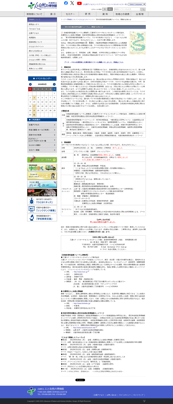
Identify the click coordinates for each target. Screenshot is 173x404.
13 (46, 102)
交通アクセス (89, 4)
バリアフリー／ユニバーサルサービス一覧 (111, 4)
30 (30, 115)
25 (38, 110)
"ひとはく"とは (34, 29)
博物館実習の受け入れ (37, 64)
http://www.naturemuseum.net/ (84, 328)
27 (46, 110)
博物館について (34, 14)
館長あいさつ (34, 24)
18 (38, 106)
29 (54, 110)
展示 (53, 14)
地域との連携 (122, 14)
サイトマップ (138, 395)
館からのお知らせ (35, 51)
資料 (105, 14)
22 (54, 106)
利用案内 (32, 38)
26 (42, 110)
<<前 (30, 84)
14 (50, 102)
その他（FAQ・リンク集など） (40, 55)
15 (54, 102)
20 (46, 106)
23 (30, 110)
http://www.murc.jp (80, 272)
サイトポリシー (125, 395)
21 (50, 106)
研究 (88, 14)
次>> (54, 84)
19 (42, 106)
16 (30, 106)
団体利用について (35, 42)
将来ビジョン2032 (35, 68)
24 (34, 110)
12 (42, 102)
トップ (63, 19)
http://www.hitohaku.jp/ (82, 303)
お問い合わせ (112, 395)
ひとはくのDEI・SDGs (37, 60)
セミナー (70, 14)
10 (34, 102)
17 (34, 106)
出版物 (140, 14)
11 (38, 102)
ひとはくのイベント (36, 46)
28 (50, 110)
